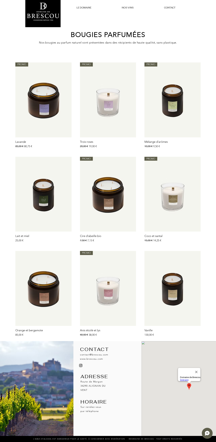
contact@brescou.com (94, 354)
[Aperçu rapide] (43, 194)
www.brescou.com (91, 358)
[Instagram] (81, 365)
